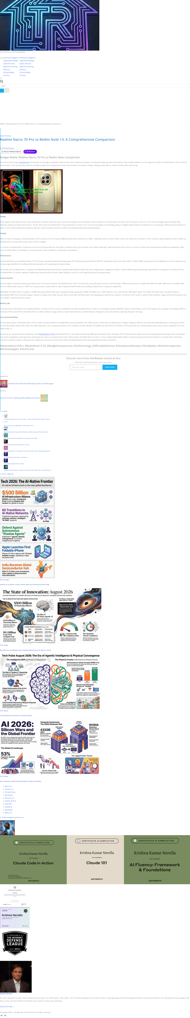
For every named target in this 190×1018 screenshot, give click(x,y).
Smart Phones (5, 136)
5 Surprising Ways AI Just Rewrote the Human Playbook (16, 715)
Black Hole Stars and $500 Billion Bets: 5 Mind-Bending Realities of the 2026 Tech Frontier (25, 650)
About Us (8, 786)
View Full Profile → (7, 1007)
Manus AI (8, 813)
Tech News (4, 645)
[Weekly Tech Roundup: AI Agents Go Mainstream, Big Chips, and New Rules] (6, 467)
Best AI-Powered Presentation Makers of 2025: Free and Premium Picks (26, 432)
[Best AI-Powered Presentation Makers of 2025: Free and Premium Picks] (6, 428)
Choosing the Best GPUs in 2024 (14, 464)
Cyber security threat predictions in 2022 (16, 445)
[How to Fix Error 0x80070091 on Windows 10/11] (6, 422)
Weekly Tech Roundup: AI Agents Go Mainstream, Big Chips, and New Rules (27, 470)
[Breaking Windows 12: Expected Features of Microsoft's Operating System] (6, 448)
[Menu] (1, 58)
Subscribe (110, 367)
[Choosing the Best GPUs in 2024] (6, 460)
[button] (2, 91)
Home (2, 124)
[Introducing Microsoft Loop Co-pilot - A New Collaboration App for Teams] (6, 416)
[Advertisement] (95, 107)
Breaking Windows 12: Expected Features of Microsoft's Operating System (27, 451)
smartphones (24, 162)
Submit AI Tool (10, 801)
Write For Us (10, 798)
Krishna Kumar (6, 993)
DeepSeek (8, 810)
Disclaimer (9, 795)
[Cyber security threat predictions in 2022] (6, 441)
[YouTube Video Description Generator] (6, 454)
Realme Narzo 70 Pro (47, 334)
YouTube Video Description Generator (16, 457)
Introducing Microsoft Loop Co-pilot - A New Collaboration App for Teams (27, 419)
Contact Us (9, 789)
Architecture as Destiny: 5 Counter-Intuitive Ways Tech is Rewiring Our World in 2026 (24, 584)
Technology (4, 580)
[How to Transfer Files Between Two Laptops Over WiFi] (6, 435)
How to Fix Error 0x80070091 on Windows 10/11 (19, 425)
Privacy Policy (10, 792)
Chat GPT (8, 804)
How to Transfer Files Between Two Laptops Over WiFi (21, 438)
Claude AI (8, 807)
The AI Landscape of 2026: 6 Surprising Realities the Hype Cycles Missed (20, 781)
